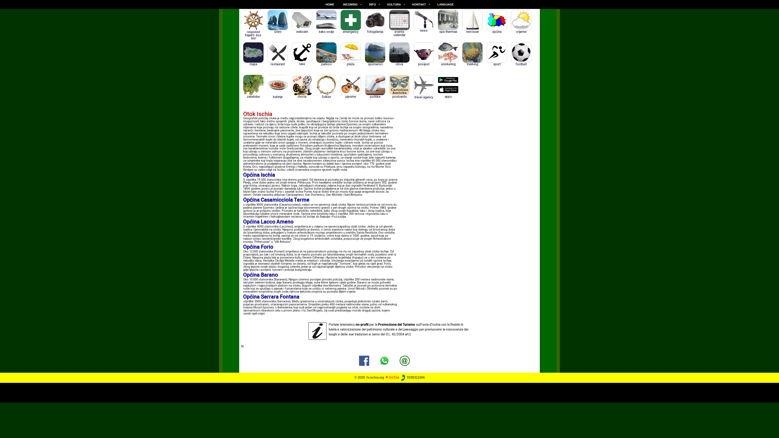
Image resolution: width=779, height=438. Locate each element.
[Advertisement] (382, 392)
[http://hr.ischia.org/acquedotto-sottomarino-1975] (405, 360)
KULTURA (394, 4)
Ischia (394, 377)
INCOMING (350, 4)
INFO (372, 4)
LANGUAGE (445, 4)
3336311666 (415, 377)
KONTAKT (419, 4)
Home (330, 4)
